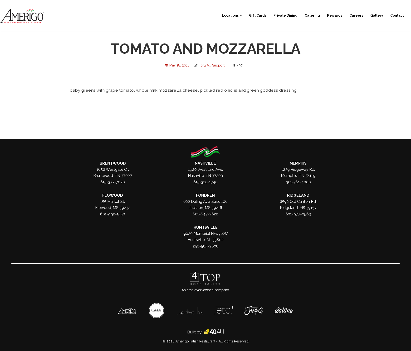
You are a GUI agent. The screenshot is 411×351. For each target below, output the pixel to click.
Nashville (205, 163)
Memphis (298, 163)
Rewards (334, 15)
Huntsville (206, 227)
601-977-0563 (298, 214)
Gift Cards (257, 15)
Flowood (112, 195)
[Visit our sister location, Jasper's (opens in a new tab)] (253, 308)
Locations (230, 15)
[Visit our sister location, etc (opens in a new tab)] (224, 308)
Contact (397, 15)
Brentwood (113, 163)
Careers (356, 15)
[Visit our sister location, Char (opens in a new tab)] (156, 305)
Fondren (205, 195)
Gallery (376, 15)
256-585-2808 (206, 246)
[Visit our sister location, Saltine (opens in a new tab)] (284, 310)
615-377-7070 (112, 182)
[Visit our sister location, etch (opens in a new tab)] (190, 309)
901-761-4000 (298, 182)
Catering (312, 15)
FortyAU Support (212, 65)
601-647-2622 (205, 214)
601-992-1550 (112, 214)
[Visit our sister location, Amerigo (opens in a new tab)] (127, 310)
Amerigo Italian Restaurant (195, 341)
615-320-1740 (205, 182)
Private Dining (286, 15)
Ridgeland (298, 195)
